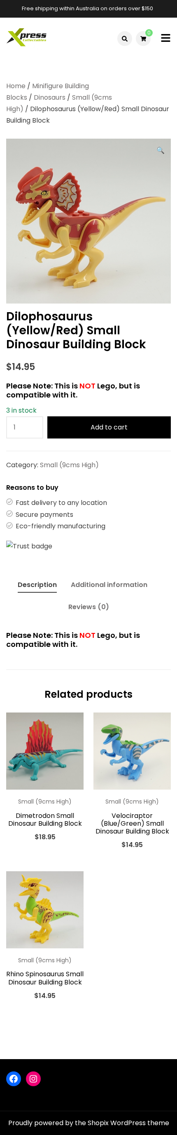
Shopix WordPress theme (128, 1123)
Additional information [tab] (109, 584)
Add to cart (109, 427)
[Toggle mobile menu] (166, 39)
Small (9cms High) (69, 465)
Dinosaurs (49, 97)
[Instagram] (33, 1078)
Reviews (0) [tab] (88, 607)
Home (16, 86)
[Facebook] (13, 1078)
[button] (160, 150)
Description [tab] (37, 584)
